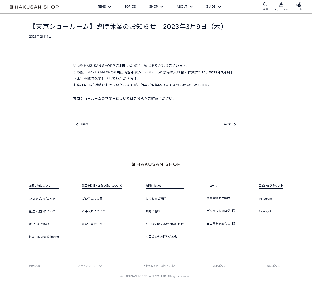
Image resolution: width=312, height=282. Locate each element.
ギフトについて (39, 224)
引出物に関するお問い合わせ (165, 224)
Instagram (265, 198)
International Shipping (44, 236)
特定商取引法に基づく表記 (159, 266)
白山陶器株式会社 (219, 223)
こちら (139, 99)
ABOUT (182, 6)
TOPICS (130, 6)
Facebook (265, 211)
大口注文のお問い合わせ (162, 236)
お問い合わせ (154, 211)
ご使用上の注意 (92, 198)
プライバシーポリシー (91, 266)
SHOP (153, 6)
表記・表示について (95, 224)
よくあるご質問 (156, 198)
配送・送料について (42, 211)
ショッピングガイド (42, 198)
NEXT (83, 124)
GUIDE (211, 6)
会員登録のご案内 (218, 198)
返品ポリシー (221, 266)
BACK (228, 124)
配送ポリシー (275, 266)
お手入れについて (93, 211)
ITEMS (101, 6)
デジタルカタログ (219, 211)
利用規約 (34, 266)
